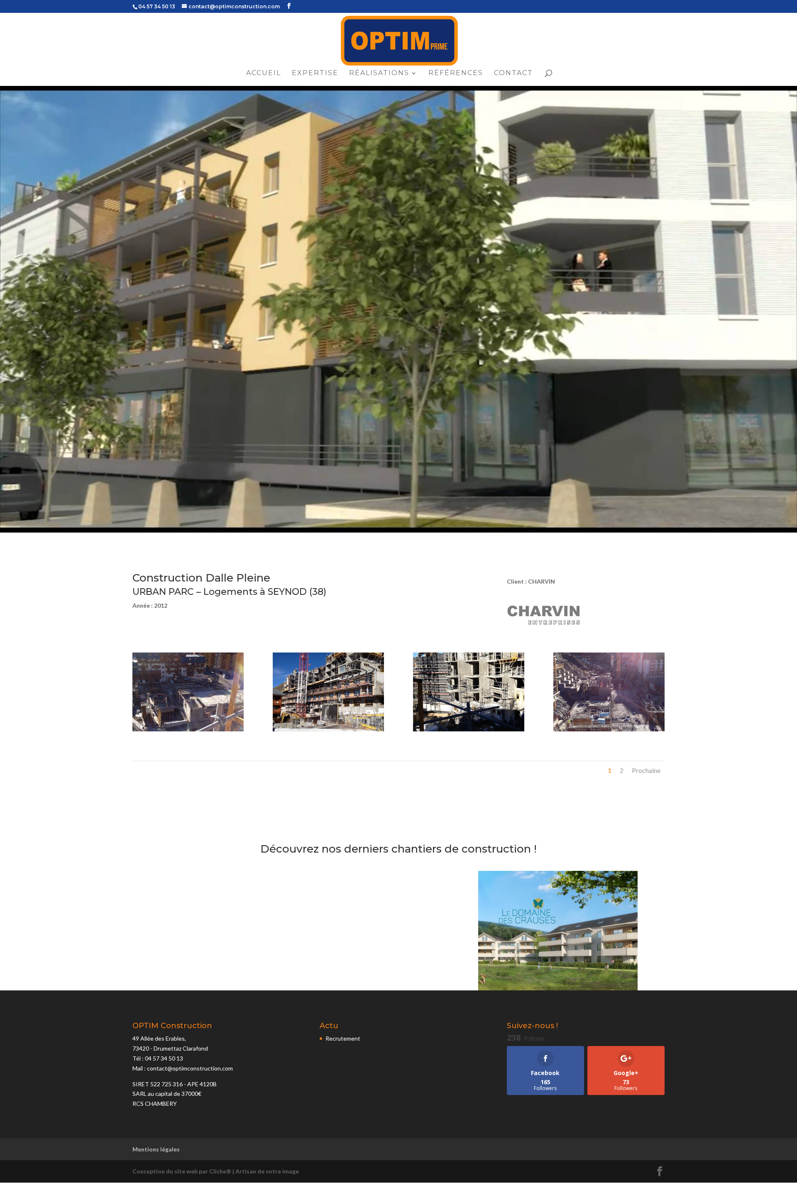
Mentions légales (156, 1149)
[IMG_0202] (188, 731)
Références (455, 73)
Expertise (315, 73)
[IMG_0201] (609, 731)
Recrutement (342, 1038)
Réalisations (379, 73)
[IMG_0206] (468, 731)
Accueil (263, 73)
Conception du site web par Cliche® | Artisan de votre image (215, 1171)
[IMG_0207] (328, 731)
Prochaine (646, 770)
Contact (513, 73)
